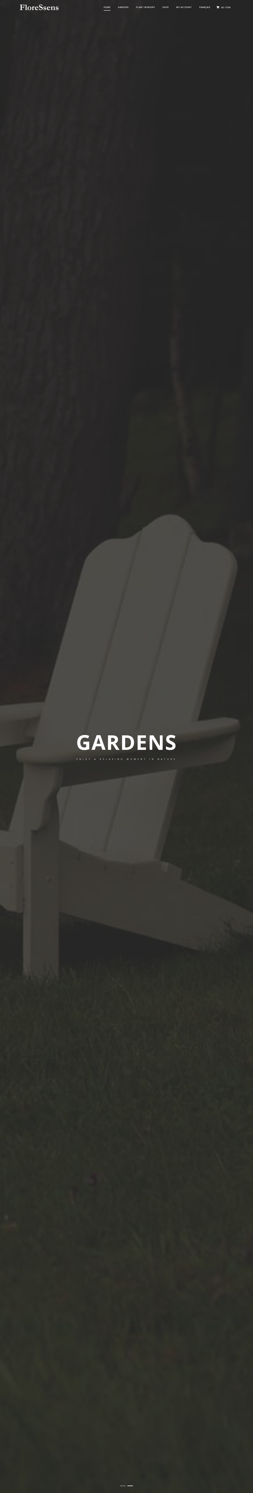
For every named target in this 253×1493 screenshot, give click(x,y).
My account (184, 7)
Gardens (123, 7)
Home (107, 7)
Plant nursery (145, 7)
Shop (165, 7)
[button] (122, 1485)
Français (204, 7)
